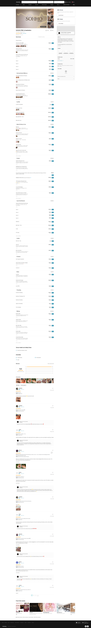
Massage (52, 4)
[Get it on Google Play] (85, 622)
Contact (33, 622)
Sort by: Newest (23, 385)
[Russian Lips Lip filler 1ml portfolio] (16, 114)
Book (52, 43)
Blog (2, 622)
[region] (45, 609)
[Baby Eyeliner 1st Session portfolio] (16, 87)
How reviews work (51, 363)
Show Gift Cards (61, 15)
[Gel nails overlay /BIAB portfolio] (16, 46)
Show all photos (43, 26)
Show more (17, 483)
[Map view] (66, 30)
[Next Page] (38, 595)
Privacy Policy (12, 622)
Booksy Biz (29, 622)
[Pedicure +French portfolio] (16, 142)
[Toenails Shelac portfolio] (16, 147)
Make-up (58, 4)
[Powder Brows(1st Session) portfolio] (16, 97)
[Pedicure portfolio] (16, 130)
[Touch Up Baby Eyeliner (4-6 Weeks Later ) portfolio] (16, 82)
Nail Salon (30, 4)
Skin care (36, 4)
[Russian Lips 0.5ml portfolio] (16, 110)
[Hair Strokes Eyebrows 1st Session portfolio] (16, 77)
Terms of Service (17, 622)
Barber (24, 4)
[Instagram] (66, 71)
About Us (6, 622)
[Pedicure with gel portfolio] (16, 52)
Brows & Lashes (44, 4)
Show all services (18, 99)
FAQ (8, 622)
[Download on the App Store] (78, 622)
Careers (26, 622)
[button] (22, 2)
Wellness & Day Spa (66, 4)
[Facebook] (88, 626)
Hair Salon (17, 4)
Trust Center (22, 622)
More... (74, 4)
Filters (18, 385)
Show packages (61, 23)
